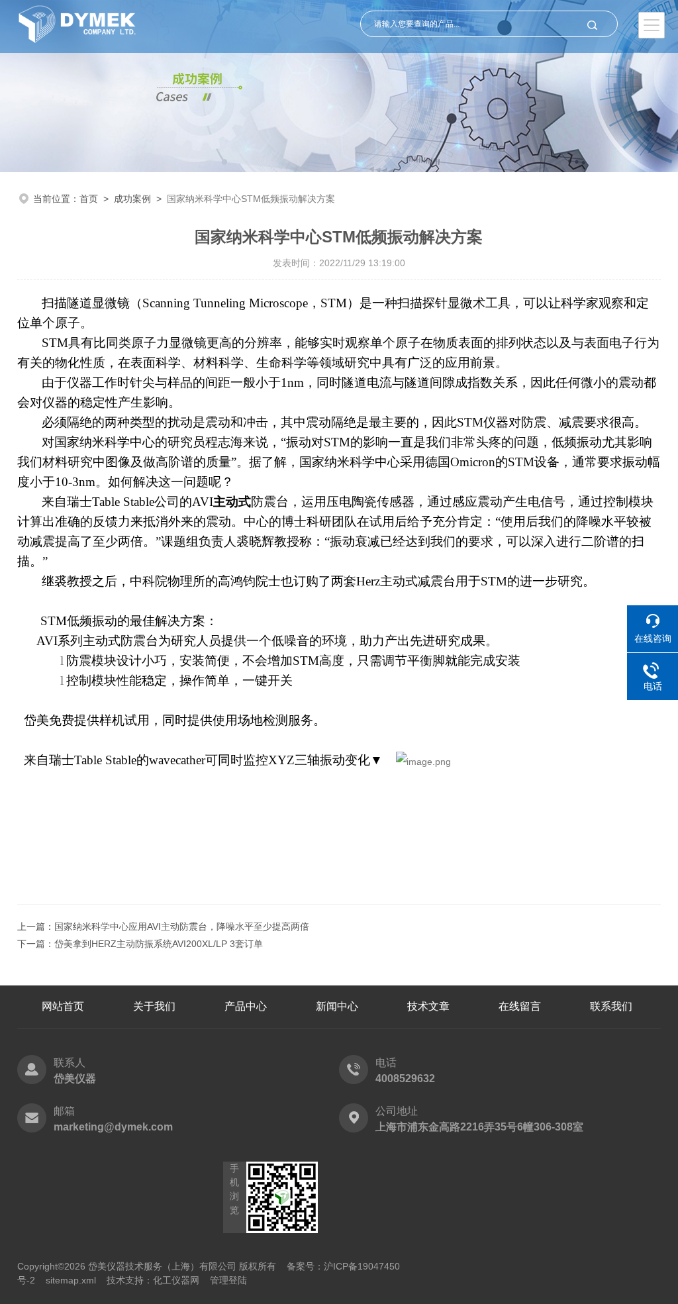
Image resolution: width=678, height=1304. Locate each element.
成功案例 (132, 198)
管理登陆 (228, 1280)
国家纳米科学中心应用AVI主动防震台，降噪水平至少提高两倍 (181, 926)
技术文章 (428, 1006)
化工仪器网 (176, 1280)
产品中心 (245, 1006)
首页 (88, 198)
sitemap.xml (71, 1280)
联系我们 (611, 1006)
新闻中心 (337, 1006)
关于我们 (154, 1006)
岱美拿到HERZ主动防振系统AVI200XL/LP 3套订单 (158, 943)
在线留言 (520, 1006)
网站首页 (63, 1006)
